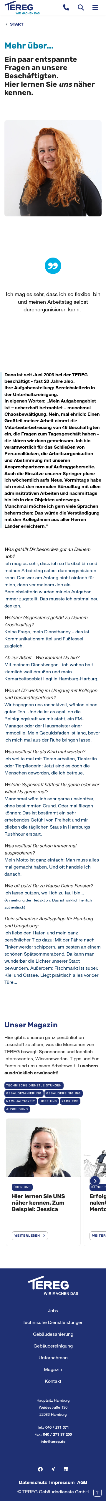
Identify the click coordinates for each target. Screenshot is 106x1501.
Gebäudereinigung (63, 1093)
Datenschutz (33, 1482)
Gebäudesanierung (24, 1093)
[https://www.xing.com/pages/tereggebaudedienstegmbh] (53, 1469)
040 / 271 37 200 (57, 1434)
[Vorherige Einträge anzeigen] (11, 1181)
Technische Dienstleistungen (34, 1085)
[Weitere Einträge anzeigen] (95, 1181)
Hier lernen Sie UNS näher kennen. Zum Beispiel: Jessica (38, 1203)
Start (17, 24)
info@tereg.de (53, 1441)
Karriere (70, 1101)
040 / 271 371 (57, 1427)
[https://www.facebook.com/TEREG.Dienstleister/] (40, 1469)
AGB (82, 1482)
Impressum (62, 1482)
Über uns (48, 1101)
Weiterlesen (27, 1236)
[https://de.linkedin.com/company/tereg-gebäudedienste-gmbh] (66, 1469)
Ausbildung (17, 1109)
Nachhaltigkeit (20, 1101)
